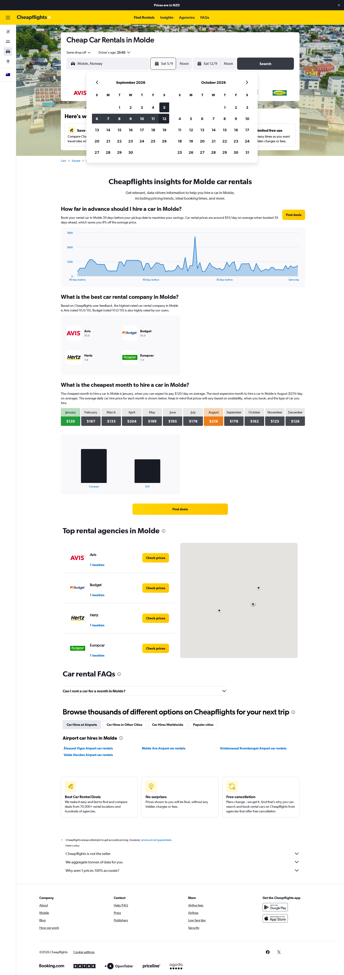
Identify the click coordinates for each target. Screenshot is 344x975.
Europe (76, 160)
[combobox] (78, 52)
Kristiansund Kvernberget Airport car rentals (253, 748)
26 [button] (164, 141)
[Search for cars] (8, 51)
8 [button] (119, 119)
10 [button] (142, 119)
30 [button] (130, 152)
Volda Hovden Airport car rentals (88, 755)
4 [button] (153, 107)
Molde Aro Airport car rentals (163, 748)
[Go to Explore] (8, 61)
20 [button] (97, 141)
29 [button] (119, 152)
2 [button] (130, 107)
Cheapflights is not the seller (88, 853)
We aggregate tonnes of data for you (94, 862)
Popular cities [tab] (203, 725)
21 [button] (108, 141)
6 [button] (97, 119)
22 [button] (119, 141)
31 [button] (247, 152)
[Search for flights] (8, 32)
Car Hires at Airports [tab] (82, 725)
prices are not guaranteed (156, 840)
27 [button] (97, 152)
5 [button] (164, 107)
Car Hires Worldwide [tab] (167, 725)
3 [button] (142, 107)
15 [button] (119, 130)
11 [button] (153, 119)
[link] (293, 215)
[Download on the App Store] (275, 918)
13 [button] (97, 130)
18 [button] (153, 130)
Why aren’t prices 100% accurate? (92, 870)
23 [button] (130, 141)
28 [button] (108, 152)
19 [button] (164, 130)
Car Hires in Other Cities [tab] (124, 725)
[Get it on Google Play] (275, 907)
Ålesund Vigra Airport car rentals (88, 748)
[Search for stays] (8, 41)
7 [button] (108, 119)
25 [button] (153, 141)
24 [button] (141, 141)
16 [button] (131, 130)
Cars (63, 160)
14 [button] (108, 130)
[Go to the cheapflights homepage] (34, 17)
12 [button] (164, 119)
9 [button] (130, 119)
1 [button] (119, 107)
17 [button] (142, 130)
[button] (339, 5)
